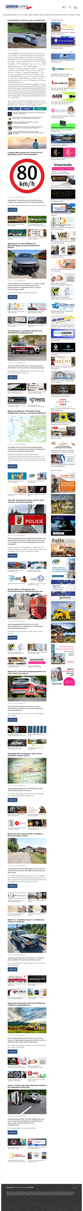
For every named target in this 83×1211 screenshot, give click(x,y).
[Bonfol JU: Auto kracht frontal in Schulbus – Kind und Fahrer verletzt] (27, 851)
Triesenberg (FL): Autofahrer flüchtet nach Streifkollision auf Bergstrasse (25, 332)
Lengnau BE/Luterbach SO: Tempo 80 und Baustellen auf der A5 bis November (25, 153)
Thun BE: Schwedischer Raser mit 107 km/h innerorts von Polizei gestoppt (26, 501)
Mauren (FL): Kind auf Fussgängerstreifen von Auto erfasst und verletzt (27, 672)
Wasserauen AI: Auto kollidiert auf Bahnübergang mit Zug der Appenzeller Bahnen (24, 245)
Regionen (9, 14)
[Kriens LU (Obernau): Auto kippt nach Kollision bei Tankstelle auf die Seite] (27, 1102)
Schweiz (5, 14)
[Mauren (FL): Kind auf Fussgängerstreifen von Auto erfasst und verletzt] (27, 688)
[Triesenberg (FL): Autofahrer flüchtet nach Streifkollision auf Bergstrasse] (27, 348)
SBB (44, 14)
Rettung (61, 14)
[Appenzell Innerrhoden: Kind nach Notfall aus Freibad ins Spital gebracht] (27, 1020)
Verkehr (41, 14)
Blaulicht (73, 14)
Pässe (47, 14)
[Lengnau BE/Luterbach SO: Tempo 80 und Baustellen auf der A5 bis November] (27, 176)
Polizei (51, 14)
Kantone (14, 14)
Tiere (69, 14)
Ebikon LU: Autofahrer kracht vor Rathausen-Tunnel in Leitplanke (26, 921)
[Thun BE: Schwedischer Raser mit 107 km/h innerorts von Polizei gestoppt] (27, 518)
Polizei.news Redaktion (20, 197)
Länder (26, 14)
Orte (22, 14)
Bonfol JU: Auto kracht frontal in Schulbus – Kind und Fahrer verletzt (26, 835)
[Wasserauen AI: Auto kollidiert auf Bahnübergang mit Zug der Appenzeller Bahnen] (27, 264)
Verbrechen (36, 14)
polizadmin (15, 50)
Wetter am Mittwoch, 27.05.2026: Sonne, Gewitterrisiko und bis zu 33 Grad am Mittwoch (27, 412)
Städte (19, 14)
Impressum (10, 1187)
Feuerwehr (56, 14)
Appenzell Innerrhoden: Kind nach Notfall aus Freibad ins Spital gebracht (26, 1004)
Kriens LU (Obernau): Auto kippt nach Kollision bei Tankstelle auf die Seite (27, 1086)
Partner (78, 14)
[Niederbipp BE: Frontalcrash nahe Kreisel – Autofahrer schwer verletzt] (27, 771)
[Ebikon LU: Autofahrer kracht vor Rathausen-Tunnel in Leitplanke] (27, 938)
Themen (30, 14)
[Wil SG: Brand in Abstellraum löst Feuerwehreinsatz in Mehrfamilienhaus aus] (27, 606)
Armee (65, 14)
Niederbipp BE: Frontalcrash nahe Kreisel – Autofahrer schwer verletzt (25, 754)
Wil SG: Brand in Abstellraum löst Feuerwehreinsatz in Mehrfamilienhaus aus (25, 590)
